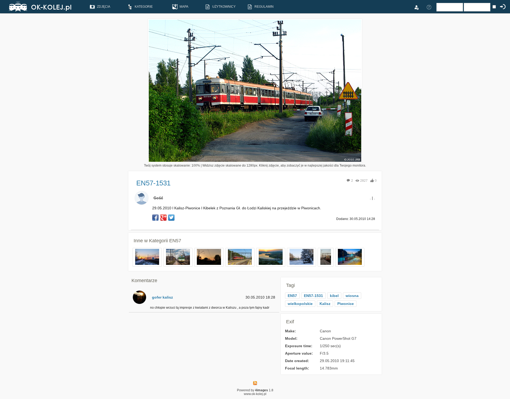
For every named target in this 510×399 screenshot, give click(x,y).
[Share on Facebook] (155, 217)
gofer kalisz (162, 297)
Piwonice (345, 304)
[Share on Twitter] (171, 217)
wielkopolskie (300, 304)
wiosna (352, 296)
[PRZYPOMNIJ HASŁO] (429, 6)
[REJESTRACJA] (416, 6)
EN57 (175, 240)
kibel (334, 296)
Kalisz (325, 304)
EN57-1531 (313, 296)
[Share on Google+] (163, 217)
